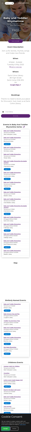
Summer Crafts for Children (12, 366)
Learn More (23, 424)
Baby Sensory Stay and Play (11, 314)
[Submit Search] (12, 3)
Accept (5, 428)
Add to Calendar (16, 67)
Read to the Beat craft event (12, 390)
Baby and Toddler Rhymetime (12, 130)
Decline (14, 428)
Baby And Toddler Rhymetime (12, 337)
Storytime (6, 373)
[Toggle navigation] (2, 3)
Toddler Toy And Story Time (12, 321)
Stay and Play (7, 406)
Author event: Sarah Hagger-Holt (13, 380)
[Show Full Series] (24, 127)
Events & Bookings (23, 3)
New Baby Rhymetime (10, 347)
